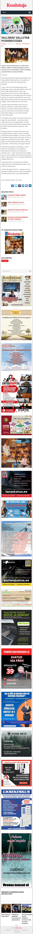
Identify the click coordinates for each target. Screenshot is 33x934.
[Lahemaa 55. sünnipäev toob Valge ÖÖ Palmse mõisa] (16, 908)
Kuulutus (25, 930)
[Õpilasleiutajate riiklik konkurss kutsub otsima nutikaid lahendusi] (26, 908)
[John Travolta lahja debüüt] (6, 908)
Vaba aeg (18, 43)
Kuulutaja (3, 43)
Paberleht (17, 932)
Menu (4, 12)
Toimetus (8, 930)
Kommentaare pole (12, 197)
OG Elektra (5, 261)
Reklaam (16, 930)
